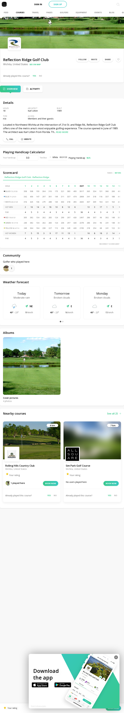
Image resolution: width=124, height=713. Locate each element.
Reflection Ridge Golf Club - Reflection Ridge (27, 177)
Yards (109, 173)
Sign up (58, 4)
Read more (62, 132)
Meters (118, 173)
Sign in (38, 4)
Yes (34, 76)
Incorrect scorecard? (109, 244)
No (40, 76)
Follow (82, 59)
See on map (35, 64)
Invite (94, 59)
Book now (50, 483)
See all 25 (112, 413)
